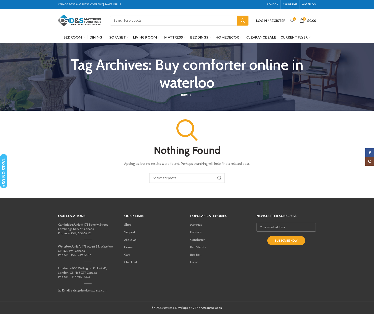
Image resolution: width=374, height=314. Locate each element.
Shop (128, 225)
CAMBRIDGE (290, 4)
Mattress (196, 225)
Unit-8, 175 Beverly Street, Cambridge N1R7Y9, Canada (83, 227)
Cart (127, 255)
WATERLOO (309, 4)
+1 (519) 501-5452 (74, 233)
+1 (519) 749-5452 (74, 255)
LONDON (272, 4)
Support (129, 232)
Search (242, 21)
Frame (194, 262)
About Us (130, 240)
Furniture (196, 232)
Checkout (130, 262)
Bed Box (195, 255)
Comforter (197, 240)
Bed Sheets (198, 247)
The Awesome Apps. (208, 308)
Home (184, 95)
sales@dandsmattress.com (84, 290)
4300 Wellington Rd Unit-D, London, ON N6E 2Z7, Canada (82, 270)
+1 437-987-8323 (74, 277)
